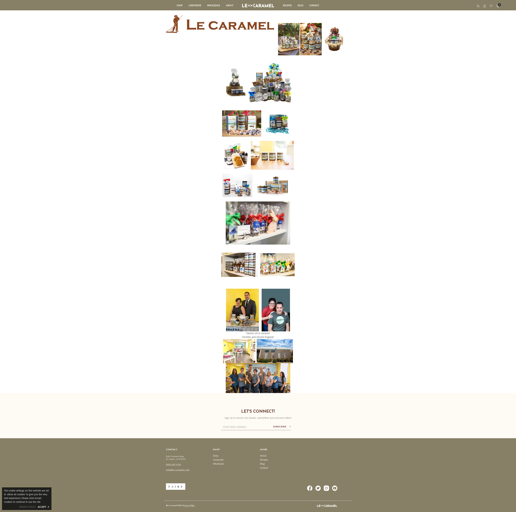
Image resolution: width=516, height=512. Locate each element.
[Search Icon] (478, 6)
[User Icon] (484, 6)
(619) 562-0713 (173, 464)
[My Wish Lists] (491, 6)
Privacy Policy (189, 505)
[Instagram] (326, 488)
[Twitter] (317, 488)
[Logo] (32, 6)
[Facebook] (309, 488)
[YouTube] (334, 488)
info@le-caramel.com (178, 470)
